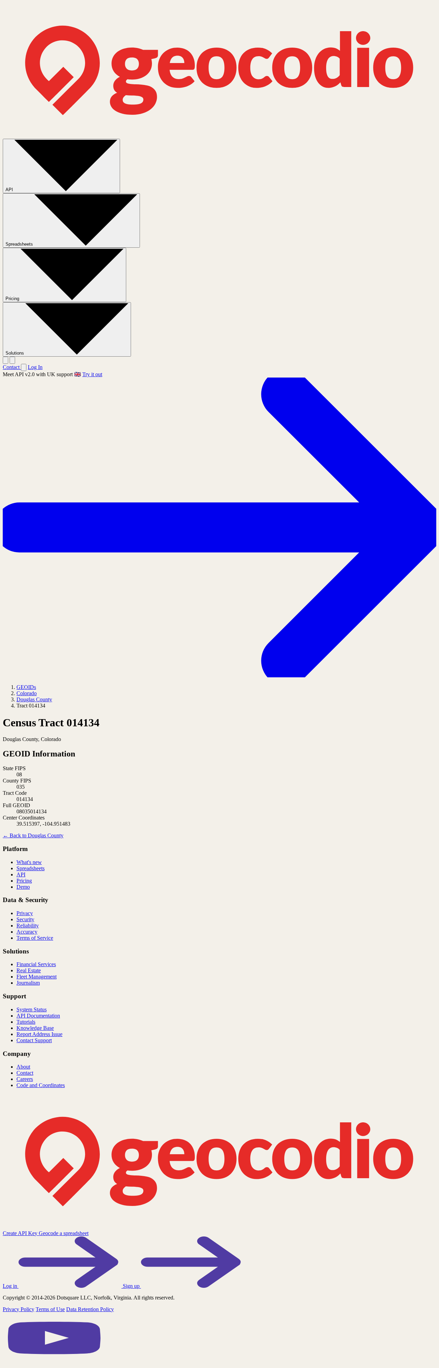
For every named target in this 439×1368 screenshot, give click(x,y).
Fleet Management (36, 976)
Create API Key (21, 1233)
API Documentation (38, 1016)
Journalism (28, 983)
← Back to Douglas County (33, 835)
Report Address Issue (39, 1034)
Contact (12, 367)
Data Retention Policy (90, 1309)
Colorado (26, 693)
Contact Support (34, 1040)
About (23, 1067)
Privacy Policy (18, 1309)
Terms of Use (50, 1309)
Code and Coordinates (40, 1085)
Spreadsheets (19, 244)
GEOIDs (26, 687)
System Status (31, 1009)
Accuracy (26, 932)
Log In (35, 367)
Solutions (15, 353)
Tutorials (25, 1022)
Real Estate (28, 970)
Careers (24, 1079)
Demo (23, 887)
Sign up (132, 1286)
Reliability (27, 925)
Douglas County (34, 699)
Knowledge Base (35, 1028)
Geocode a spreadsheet (63, 1233)
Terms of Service (34, 938)
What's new (29, 862)
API (9, 189)
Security (25, 919)
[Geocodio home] (219, 135)
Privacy (24, 913)
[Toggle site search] (5, 360)
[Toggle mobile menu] (12, 360)
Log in (11, 1286)
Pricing (13, 298)
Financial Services (36, 964)
